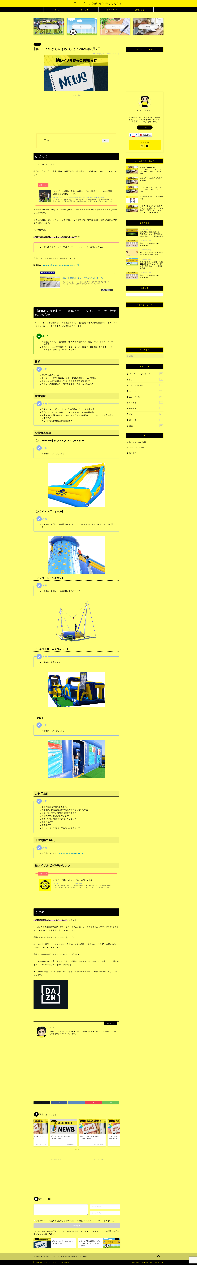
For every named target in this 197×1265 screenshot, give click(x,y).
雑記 (145, 426)
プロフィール (112, 10)
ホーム (57, 10)
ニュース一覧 (145, 397)
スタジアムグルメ (145, 385)
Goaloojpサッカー (136, 447)
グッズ (145, 380)
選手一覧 (145, 420)
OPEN (106, 140)
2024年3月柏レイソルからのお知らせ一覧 (61, 265)
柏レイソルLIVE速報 (137, 442)
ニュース (37, 44)
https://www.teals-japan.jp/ (71, 853)
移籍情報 (145, 408)
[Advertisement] (76, 113)
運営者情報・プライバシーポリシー (46, 1262)
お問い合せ (139, 10)
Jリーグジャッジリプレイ (145, 374)
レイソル (84, 10)
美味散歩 (132, 453)
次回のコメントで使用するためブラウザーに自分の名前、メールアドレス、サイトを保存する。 (75, 1221)
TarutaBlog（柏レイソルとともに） (98, 3)
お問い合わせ (65, 1262)
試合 (145, 414)
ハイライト (145, 403)
